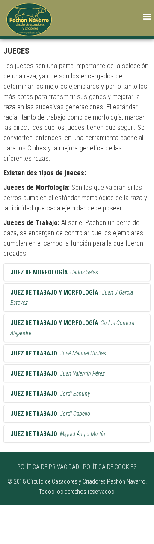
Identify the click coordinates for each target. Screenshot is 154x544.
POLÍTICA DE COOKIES (110, 466)
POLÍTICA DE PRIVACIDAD (48, 466)
